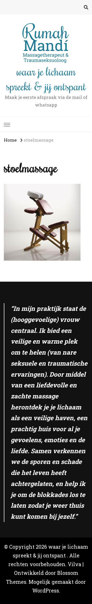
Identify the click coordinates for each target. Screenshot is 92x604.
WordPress (45, 590)
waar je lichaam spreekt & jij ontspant (46, 78)
